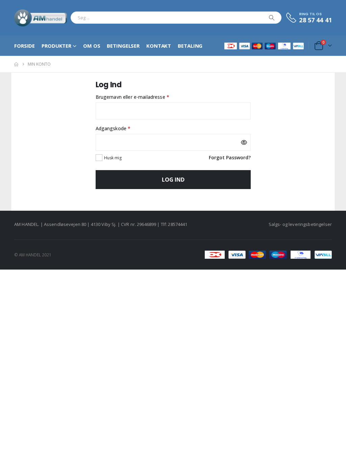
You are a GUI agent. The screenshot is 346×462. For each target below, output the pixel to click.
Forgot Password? (230, 157)
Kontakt (158, 45)
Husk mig (113, 158)
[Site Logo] (40, 17)
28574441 (177, 224)
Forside (24, 45)
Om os (91, 45)
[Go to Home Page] (16, 64)
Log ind (173, 179)
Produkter (56, 45)
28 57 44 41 (315, 20)
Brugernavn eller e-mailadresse (143, 96)
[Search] (271, 17)
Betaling (190, 45)
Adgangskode (124, 128)
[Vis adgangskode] (244, 142)
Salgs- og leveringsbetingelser (300, 224)
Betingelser (123, 45)
